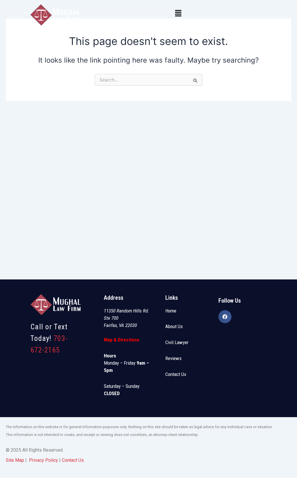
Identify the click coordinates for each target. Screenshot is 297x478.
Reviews (173, 358)
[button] (178, 13)
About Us (174, 326)
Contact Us (175, 374)
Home (170, 311)
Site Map (15, 460)
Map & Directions (121, 340)
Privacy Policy (43, 460)
